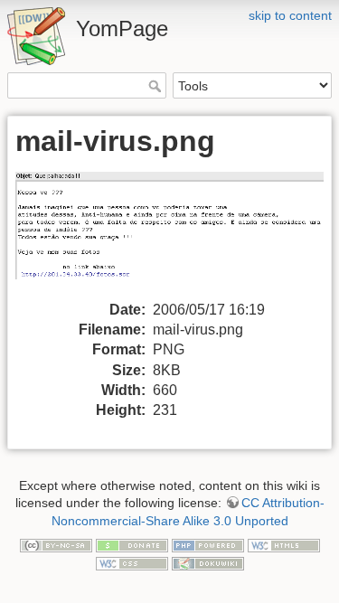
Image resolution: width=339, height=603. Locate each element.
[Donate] (132, 544)
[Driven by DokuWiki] (208, 562)
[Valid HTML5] (284, 544)
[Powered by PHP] (208, 544)
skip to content (290, 15)
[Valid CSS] (132, 562)
